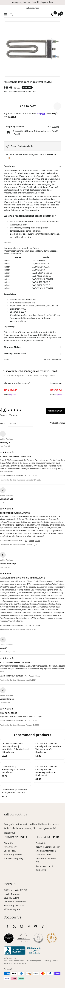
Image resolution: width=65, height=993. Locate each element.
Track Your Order (43, 854)
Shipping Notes (12, 347)
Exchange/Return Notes (15, 353)
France (46, 960)
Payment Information (46, 858)
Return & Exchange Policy (48, 846)
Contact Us (41, 843)
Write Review (55, 411)
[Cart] (59, 14)
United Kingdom (34, 960)
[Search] (11, 14)
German (55, 960)
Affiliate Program (12, 909)
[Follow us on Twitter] (14, 926)
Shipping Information (46, 850)
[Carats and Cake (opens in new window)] (23, 938)
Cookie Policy (10, 850)
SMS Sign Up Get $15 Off (15, 890)
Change (55, 126)
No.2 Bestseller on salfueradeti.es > (20, 91)
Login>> (12, 394)
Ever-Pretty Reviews (13, 854)
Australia (7, 963)
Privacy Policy (10, 846)
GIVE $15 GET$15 (11, 897)
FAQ (38, 862)
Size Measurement (44, 866)
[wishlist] (53, 14)
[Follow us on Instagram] (21, 926)
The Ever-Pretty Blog (13, 858)
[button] (57, 106)
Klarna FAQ (41, 869)
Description (9, 166)
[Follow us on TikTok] (42, 926)
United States (19, 960)
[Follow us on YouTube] (35, 926)
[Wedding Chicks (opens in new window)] (9, 938)
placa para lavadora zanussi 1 (17, 383)
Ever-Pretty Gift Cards (14, 905)
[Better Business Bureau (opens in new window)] (23, 950)
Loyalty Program (12, 894)
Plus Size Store (20, 963)
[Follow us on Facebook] (7, 926)
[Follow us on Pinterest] (28, 926)
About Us (8, 843)
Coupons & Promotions (15, 901)
